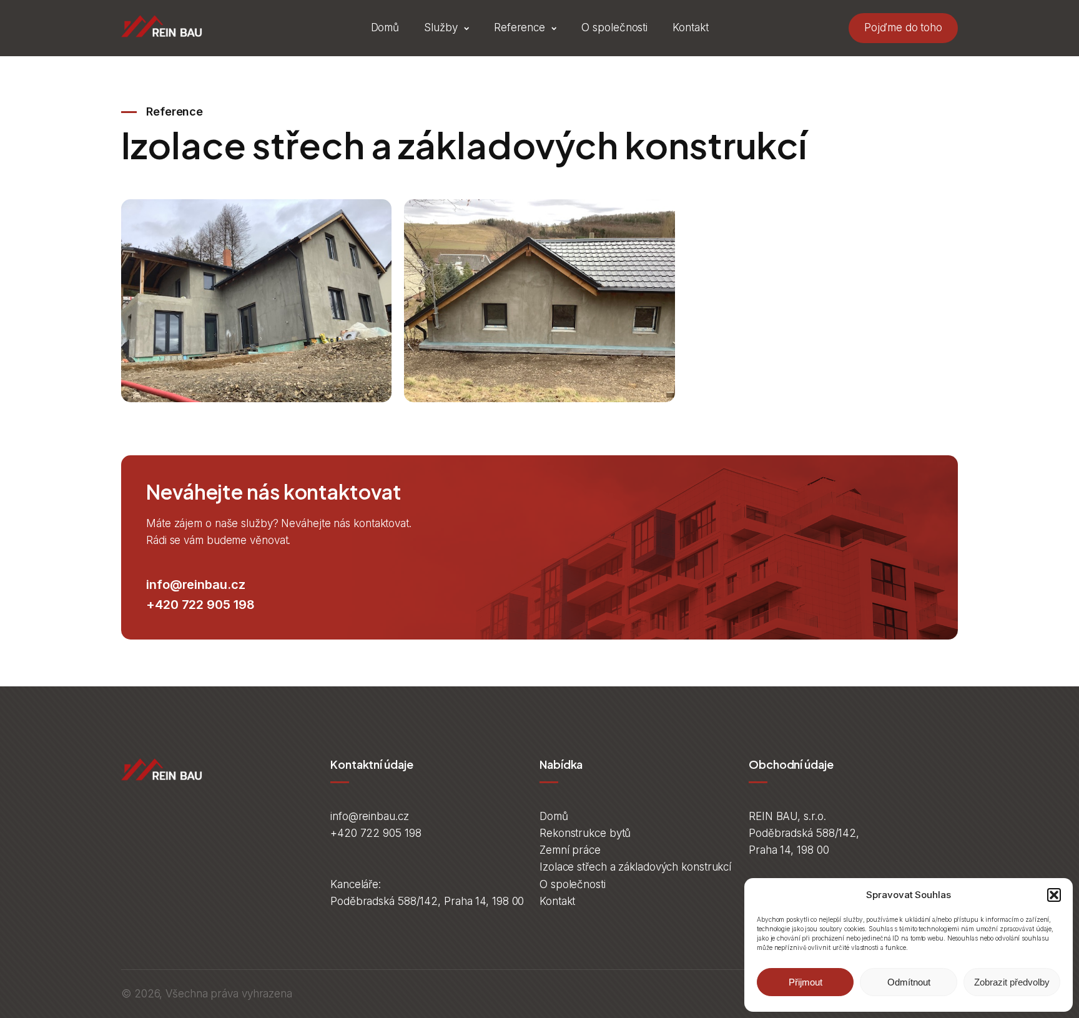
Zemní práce (570, 850)
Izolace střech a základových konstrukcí (635, 867)
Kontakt (690, 27)
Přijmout (805, 982)
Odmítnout (908, 982)
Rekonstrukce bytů (585, 833)
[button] (1054, 895)
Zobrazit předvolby (1012, 982)
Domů (385, 27)
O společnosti (614, 27)
